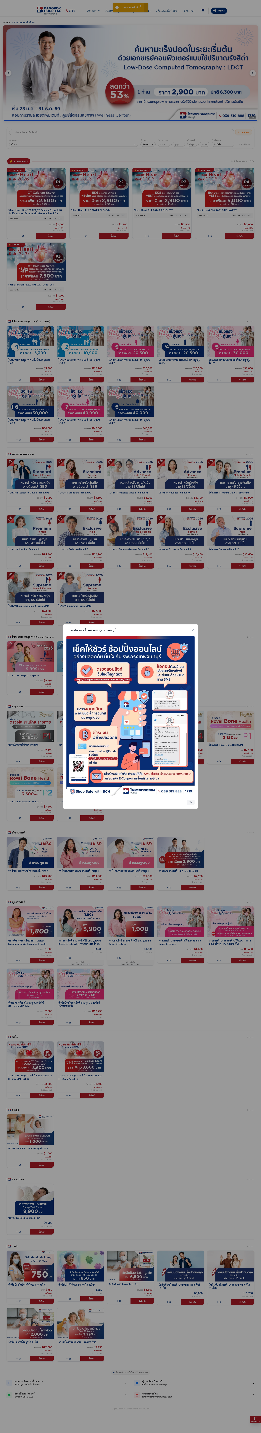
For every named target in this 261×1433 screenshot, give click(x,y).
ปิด (191, 802)
